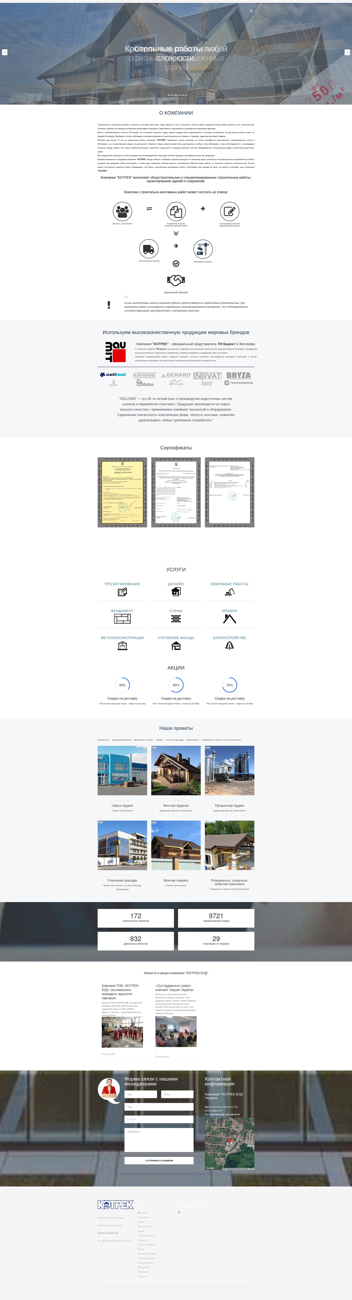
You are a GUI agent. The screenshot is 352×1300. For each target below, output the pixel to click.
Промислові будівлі (229, 805)
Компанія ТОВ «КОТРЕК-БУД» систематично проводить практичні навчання (120, 991)
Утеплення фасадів (174, 739)
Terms (252, 1169)
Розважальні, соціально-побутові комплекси (221, 739)
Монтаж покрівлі (176, 880)
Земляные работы (146, 1235)
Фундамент (143, 1239)
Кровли (141, 1249)
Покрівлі (159, 739)
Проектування (192, 739)
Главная (144, 1212)
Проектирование (145, 1226)
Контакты (142, 1276)
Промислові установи (143, 739)
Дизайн (141, 1230)
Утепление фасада (146, 1258)
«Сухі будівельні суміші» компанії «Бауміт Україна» (174, 987)
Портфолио (143, 1271)
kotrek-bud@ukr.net (213, 1110)
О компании (143, 1217)
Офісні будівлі (122, 805)
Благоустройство (145, 1262)
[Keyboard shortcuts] (224, 1168)
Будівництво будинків (121, 739)
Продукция (145, 1267)
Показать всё (103, 739)
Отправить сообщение (160, 1160)
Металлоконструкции (147, 1253)
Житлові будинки (176, 805)
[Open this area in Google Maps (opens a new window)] (210, 1168)
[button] (97, 396)
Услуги (141, 1221)
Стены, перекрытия (147, 1244)
